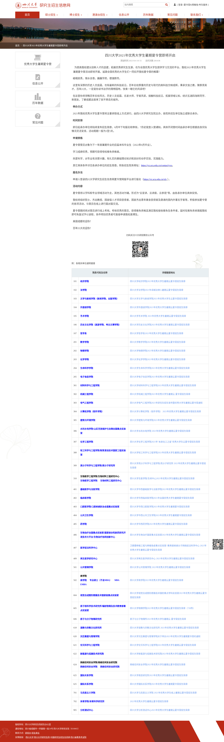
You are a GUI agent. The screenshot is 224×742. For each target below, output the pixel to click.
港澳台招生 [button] (99, 14)
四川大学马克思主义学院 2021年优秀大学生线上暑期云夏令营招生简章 (163, 693)
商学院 (83, 580)
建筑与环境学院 (87, 420)
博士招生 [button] (74, 14)
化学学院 (84, 359)
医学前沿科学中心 (88, 548)
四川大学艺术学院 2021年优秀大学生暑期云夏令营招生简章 (158, 316)
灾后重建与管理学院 (90, 636)
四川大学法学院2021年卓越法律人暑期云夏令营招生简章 (156, 290)
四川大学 (30, 737)
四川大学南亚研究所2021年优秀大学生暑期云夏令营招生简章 (159, 675)
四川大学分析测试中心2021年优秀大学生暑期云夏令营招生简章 (160, 710)
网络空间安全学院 (88, 667)
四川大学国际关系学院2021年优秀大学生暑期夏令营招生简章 (159, 684)
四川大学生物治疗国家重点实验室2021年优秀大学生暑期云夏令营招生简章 (165, 535)
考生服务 (203, 5)
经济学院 (84, 281)
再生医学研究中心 (88, 558)
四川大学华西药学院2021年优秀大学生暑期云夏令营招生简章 (159, 524)
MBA (116, 580)
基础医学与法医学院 (90, 489)
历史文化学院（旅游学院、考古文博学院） (100, 325)
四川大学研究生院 (42, 737)
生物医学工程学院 (88, 480)
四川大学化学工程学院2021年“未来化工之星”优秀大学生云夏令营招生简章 (165, 442)
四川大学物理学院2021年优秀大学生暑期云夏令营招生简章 (157, 351)
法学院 (83, 290)
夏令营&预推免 (191, 5)
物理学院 (84, 351)
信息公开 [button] (124, 14)
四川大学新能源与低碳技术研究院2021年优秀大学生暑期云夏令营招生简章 (165, 654)
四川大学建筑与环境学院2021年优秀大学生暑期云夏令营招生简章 (161, 420)
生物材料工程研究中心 (111, 480)
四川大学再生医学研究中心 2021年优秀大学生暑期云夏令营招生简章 (162, 558)
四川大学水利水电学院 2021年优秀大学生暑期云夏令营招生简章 (160, 431)
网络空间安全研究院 (109, 667)
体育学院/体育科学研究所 (92, 701)
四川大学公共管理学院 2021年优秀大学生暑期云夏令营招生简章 (160, 567)
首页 (27, 14)
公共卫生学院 (86, 515)
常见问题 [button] (172, 14)
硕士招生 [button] (50, 14)
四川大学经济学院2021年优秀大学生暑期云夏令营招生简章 (157, 281)
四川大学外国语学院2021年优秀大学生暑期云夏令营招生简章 (159, 307)
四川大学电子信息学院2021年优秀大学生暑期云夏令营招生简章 (160, 377)
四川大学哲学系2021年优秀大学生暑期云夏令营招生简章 (156, 333)
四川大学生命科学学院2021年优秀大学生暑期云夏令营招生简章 (160, 368)
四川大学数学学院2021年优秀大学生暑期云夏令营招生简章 (157, 342)
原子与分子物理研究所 (91, 619)
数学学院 (84, 342)
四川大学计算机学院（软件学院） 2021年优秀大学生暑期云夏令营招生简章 (165, 411)
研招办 (28, 733)
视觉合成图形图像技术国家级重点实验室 (99, 595)
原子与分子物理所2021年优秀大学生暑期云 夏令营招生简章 (158, 619)
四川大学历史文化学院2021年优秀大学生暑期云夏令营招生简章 (160, 325)
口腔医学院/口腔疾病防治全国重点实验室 (99, 507)
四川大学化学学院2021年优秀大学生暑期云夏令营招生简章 (157, 359)
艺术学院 (84, 316)
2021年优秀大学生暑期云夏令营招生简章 (149, 701)
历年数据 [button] (148, 14)
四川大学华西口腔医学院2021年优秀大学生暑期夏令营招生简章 (160, 507)
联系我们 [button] (195, 14)
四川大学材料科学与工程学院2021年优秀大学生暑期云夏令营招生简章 (163, 385)
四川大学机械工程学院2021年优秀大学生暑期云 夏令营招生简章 (160, 394)
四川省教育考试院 (78, 737)
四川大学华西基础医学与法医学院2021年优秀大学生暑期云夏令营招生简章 (165, 489)
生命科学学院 (86, 368)
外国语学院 (85, 307)
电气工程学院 (86, 403)
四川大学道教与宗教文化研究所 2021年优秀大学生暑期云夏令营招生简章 (164, 628)
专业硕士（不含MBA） (101, 580)
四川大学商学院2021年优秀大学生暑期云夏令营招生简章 (156, 580)
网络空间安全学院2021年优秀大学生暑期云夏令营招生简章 (157, 664)
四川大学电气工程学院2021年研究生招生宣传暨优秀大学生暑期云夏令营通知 (166, 403)
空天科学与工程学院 (90, 645)
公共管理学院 (86, 567)
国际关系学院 (86, 675)
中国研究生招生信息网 (60, 737)
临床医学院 (85, 498)
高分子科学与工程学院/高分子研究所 (97, 465)
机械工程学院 (86, 394)
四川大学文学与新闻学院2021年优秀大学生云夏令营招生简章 (159, 299)
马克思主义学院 (87, 693)
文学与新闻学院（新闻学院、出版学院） (99, 299)
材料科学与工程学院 (90, 385)
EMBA (83, 584)
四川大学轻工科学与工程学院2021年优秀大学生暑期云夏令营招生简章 (163, 452)
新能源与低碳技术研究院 (92, 654)
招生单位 (35, 733)
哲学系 (83, 333)
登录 (180, 5)
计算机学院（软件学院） (92, 411)
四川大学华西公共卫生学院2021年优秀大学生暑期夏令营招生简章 (161, 515)
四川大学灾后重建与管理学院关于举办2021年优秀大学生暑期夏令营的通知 (165, 636)
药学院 (83, 524)
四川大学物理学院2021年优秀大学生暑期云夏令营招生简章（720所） (162, 608)
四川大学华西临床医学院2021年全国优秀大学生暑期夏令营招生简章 (162, 498)
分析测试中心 (86, 710)
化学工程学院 (86, 442)
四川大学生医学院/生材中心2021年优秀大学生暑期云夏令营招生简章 (162, 478)
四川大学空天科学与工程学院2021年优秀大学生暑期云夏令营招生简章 (163, 645)
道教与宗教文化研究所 (91, 628)
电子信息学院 (86, 377)
